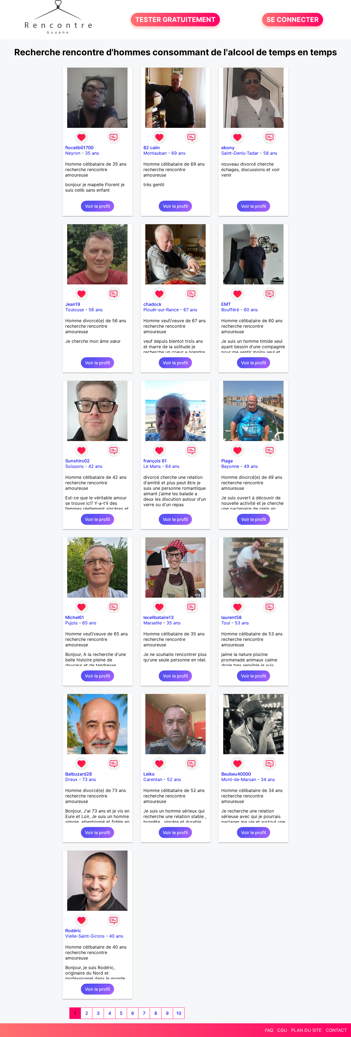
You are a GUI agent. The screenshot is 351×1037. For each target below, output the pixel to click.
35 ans (92, 153)
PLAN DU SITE (306, 1030)
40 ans (116, 936)
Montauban (155, 153)
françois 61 (155, 460)
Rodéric (73, 930)
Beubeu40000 (236, 774)
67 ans (190, 309)
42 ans (95, 466)
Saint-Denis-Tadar (240, 153)
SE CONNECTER (293, 20)
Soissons (74, 466)
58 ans (270, 153)
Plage (227, 460)
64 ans (172, 466)
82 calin (151, 147)
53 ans (242, 623)
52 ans (174, 779)
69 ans (178, 153)
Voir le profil (97, 206)
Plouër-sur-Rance (161, 309)
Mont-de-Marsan (238, 779)
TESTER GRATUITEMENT (175, 20)
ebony (227, 147)
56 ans (96, 309)
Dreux (71, 779)
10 (178, 1013)
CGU (282, 1030)
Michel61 (74, 617)
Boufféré (230, 309)
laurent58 (231, 617)
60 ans (251, 309)
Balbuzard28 (78, 774)
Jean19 (72, 304)
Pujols (71, 623)
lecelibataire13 (158, 617)
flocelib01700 (79, 147)
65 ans (89, 623)
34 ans (268, 779)
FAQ (269, 1030)
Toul (225, 623)
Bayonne (230, 466)
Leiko (149, 774)
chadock (152, 304)
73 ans (89, 779)
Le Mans (152, 466)
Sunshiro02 (77, 460)
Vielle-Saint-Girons (84, 936)
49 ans (251, 466)
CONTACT (336, 1030)
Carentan (152, 779)
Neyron (72, 153)
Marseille (152, 623)
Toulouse (74, 309)
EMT (226, 304)
